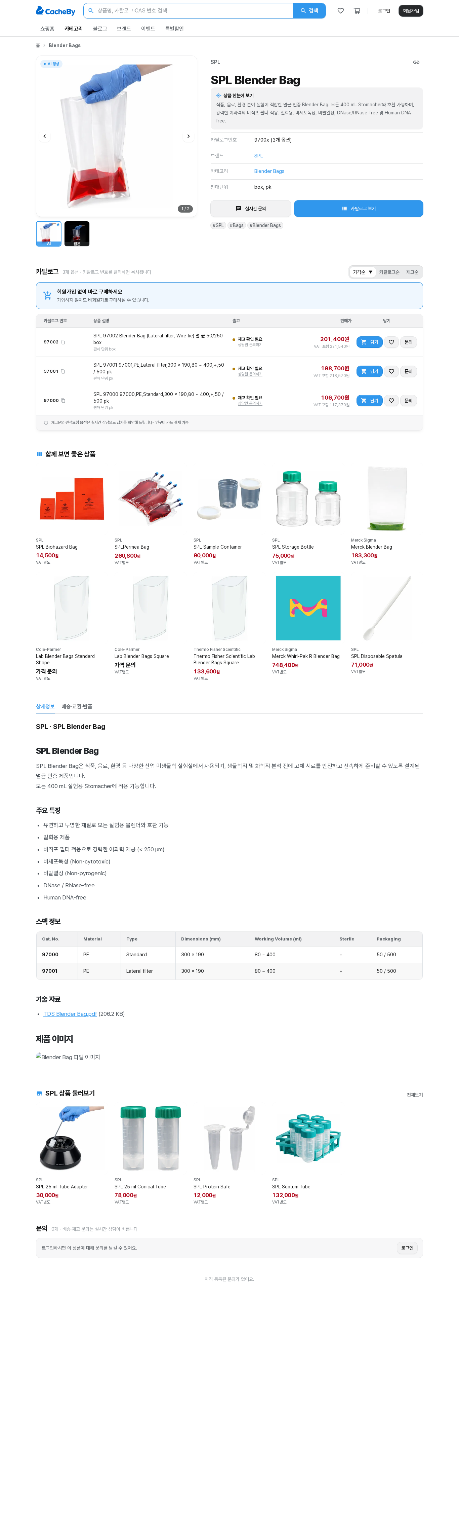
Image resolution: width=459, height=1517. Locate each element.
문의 (409, 342)
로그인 (384, 10)
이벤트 (148, 29)
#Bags (237, 225)
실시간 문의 (255, 208)
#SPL (218, 225)
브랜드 (124, 29)
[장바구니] (357, 10)
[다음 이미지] (188, 136)
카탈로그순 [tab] (389, 272)
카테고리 (74, 29)
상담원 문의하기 (250, 344)
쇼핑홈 (47, 29)
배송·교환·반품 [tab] (76, 706)
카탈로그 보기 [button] (363, 208)
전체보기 (415, 1095)
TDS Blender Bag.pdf (70, 1013)
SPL (215, 62)
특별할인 (174, 29)
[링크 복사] (416, 62)
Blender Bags (65, 45)
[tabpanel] (229, 892)
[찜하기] (391, 342)
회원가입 (411, 10)
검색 (313, 10)
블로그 (100, 29)
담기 (374, 342)
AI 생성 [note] (53, 65)
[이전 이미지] (44, 136)
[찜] (340, 10)
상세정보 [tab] (45, 706)
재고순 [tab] (412, 272)
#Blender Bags (265, 225)
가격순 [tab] (363, 272)
